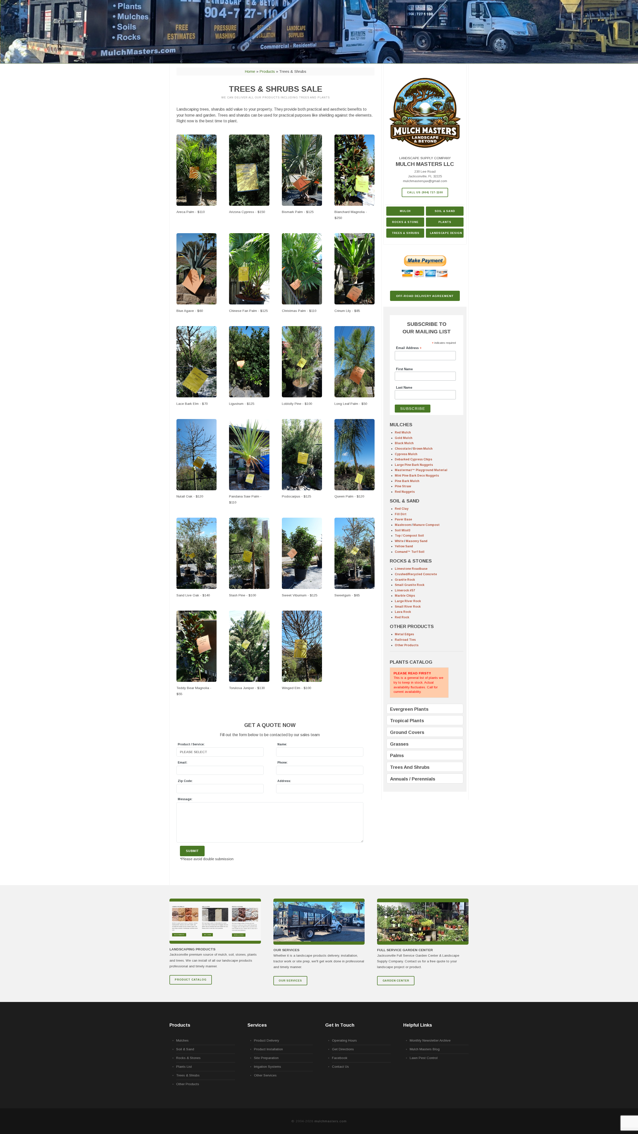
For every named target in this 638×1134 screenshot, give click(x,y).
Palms (397, 755)
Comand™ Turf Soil (409, 552)
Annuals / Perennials (412, 778)
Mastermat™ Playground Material (421, 470)
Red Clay (401, 508)
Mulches (182, 1040)
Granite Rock (405, 579)
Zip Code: (185, 781)
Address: (284, 781)
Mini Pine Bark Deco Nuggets (417, 475)
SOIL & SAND (404, 500)
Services (257, 1025)
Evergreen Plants (409, 709)
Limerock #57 (405, 590)
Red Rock (402, 617)
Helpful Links (417, 1025)
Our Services (290, 980)
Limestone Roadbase (411, 568)
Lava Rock (403, 612)
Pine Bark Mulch (407, 481)
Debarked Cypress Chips (413, 459)
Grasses (399, 744)
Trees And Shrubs (409, 767)
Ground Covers (407, 732)
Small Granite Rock (409, 585)
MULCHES (401, 424)
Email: (182, 762)
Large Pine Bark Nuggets (414, 465)
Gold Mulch (403, 438)
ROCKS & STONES (411, 561)
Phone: (282, 762)
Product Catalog (190, 979)
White (399, 541)
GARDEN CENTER (396, 980)
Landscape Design (446, 232)
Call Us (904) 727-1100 (425, 192)
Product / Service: (191, 744)
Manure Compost (426, 525)
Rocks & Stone (405, 221)
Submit (192, 850)
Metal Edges (404, 634)
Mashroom (403, 525)
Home (250, 71)
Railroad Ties (405, 639)
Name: (282, 744)
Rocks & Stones (188, 1058)
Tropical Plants (407, 720)
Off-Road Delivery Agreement (425, 295)
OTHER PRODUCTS (412, 626)
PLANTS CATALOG (411, 662)
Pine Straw (403, 486)
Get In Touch (339, 1025)
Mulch (405, 211)
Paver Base (403, 519)
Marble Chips (405, 595)
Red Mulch (403, 432)
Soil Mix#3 (402, 530)
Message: (185, 799)
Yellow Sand (404, 546)
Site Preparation (266, 1058)
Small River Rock (408, 606)
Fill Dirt (400, 514)
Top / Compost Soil (409, 535)
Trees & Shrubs (405, 232)
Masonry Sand (416, 541)
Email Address (408, 348)
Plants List (184, 1066)
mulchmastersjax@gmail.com (425, 181)
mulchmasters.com (331, 1121)
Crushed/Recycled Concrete (416, 574)
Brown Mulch (422, 448)
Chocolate (403, 448)
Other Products (406, 645)
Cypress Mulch (406, 454)
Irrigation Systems (267, 1066)
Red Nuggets (405, 492)
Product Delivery (266, 1040)
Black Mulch (404, 443)
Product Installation (268, 1049)
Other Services (265, 1075)
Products (267, 71)
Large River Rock (408, 601)
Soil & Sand (445, 211)
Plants (444, 221)
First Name (404, 369)
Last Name (404, 387)
